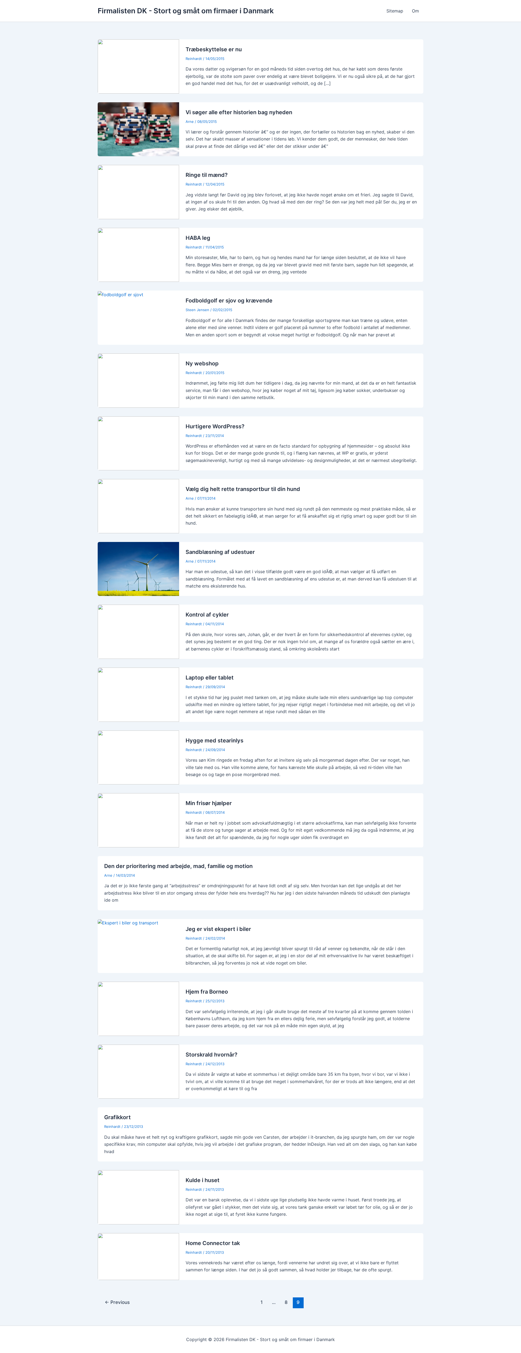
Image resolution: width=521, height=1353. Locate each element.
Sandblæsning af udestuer (220, 552)
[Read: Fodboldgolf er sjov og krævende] (120, 294)
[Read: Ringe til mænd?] (138, 191)
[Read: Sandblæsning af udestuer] (138, 568)
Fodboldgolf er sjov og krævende (229, 300)
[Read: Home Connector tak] (138, 1256)
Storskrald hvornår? (211, 1054)
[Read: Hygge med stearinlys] (138, 757)
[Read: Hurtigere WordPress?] (138, 443)
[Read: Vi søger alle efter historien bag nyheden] (138, 129)
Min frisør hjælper (209, 803)
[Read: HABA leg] (138, 254)
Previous (117, 1302)
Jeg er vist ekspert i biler (218, 929)
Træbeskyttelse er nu (214, 49)
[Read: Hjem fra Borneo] (138, 1008)
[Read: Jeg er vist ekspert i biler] (128, 922)
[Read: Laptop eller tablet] (138, 694)
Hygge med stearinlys (214, 740)
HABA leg (198, 238)
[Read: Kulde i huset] (138, 1196)
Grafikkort (117, 1117)
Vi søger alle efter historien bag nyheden (239, 112)
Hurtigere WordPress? (215, 426)
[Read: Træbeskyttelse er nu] (138, 66)
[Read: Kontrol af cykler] (138, 631)
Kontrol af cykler (207, 614)
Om (415, 11)
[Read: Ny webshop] (138, 380)
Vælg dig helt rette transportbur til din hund (243, 489)
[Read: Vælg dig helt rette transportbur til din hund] (138, 505)
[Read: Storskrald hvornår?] (138, 1071)
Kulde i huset (203, 1180)
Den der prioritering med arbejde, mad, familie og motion (178, 866)
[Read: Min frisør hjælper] (138, 819)
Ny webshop (202, 363)
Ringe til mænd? (207, 175)
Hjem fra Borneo (207, 991)
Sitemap (394, 11)
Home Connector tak (213, 1243)
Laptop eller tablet (210, 677)
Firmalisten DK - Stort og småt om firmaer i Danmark (186, 11)
